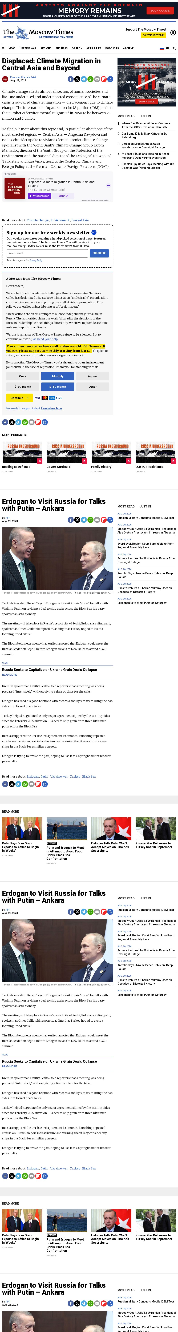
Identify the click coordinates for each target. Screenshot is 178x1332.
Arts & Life (93, 48)
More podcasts (14, 435)
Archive (128, 48)
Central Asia (80, 220)
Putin (44, 776)
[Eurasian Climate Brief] (5, 79)
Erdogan (33, 776)
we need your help (45, 339)
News (12, 48)
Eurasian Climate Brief (23, 77)
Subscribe (99, 253)
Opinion (77, 48)
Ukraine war (59, 776)
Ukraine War (28, 48)
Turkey (75, 776)
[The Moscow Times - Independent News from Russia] (37, 33)
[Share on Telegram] (84, 79)
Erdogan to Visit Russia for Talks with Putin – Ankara (54, 505)
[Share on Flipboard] (104, 79)
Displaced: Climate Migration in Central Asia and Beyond (51, 64)
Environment (60, 220)
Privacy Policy (36, 260)
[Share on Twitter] (77, 79)
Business (62, 48)
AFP (8, 517)
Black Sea (89, 776)
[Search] (174, 48)
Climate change (38, 220)
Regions (46, 48)
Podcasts (112, 48)
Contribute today (153, 35)
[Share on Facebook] (71, 79)
